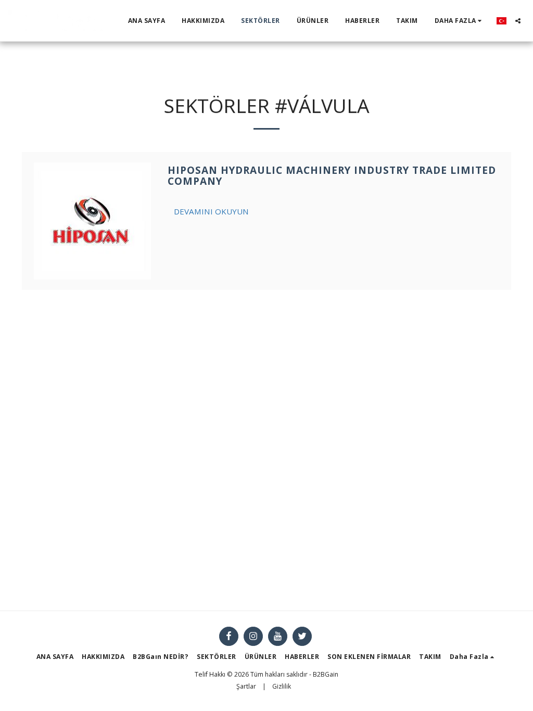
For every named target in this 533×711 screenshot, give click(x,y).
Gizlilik (281, 686)
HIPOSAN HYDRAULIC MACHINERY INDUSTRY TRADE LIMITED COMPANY (332, 175)
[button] (518, 21)
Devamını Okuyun (211, 211)
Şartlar (246, 686)
